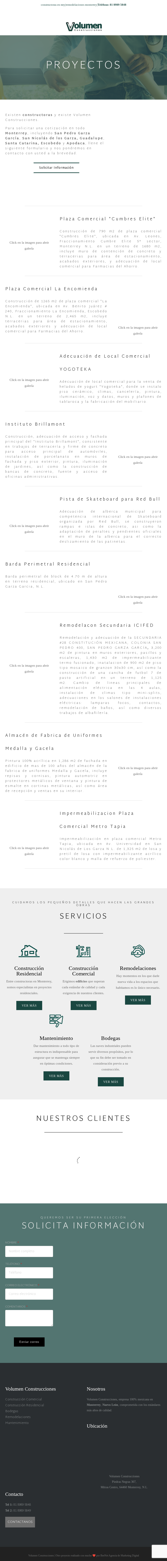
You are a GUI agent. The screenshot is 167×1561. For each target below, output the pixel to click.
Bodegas (11, 1411)
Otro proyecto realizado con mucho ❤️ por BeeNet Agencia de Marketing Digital (97, 1555)
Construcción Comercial (23, 1400)
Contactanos (20, 1522)
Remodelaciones (18, 1417)
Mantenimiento (17, 1423)
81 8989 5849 (22, 1511)
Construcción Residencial (24, 1405)
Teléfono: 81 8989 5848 (112, 4)
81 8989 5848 (22, 1505)
